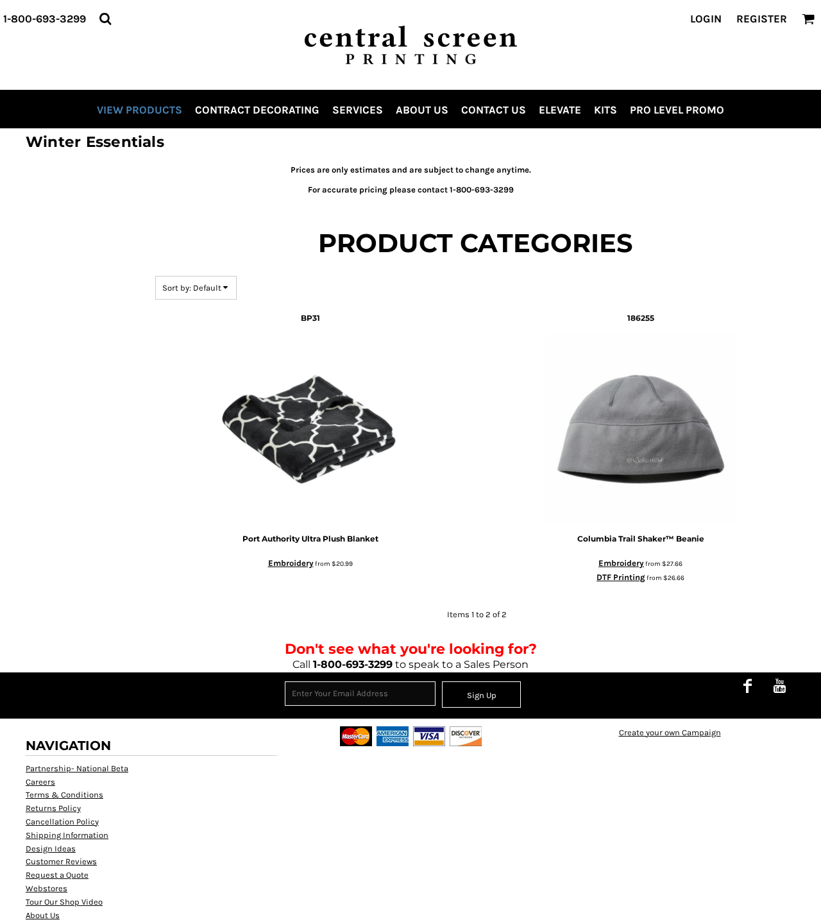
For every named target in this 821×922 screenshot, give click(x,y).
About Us (43, 915)
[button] (105, 18)
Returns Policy (53, 808)
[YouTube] (779, 686)
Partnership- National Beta (77, 768)
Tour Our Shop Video (64, 902)
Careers (40, 782)
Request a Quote (57, 875)
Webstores (46, 888)
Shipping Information (67, 835)
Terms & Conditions (64, 794)
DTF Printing (621, 577)
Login (706, 18)
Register (761, 18)
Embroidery (291, 563)
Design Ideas (51, 848)
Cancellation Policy (62, 821)
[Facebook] (747, 686)
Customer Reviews (61, 861)
